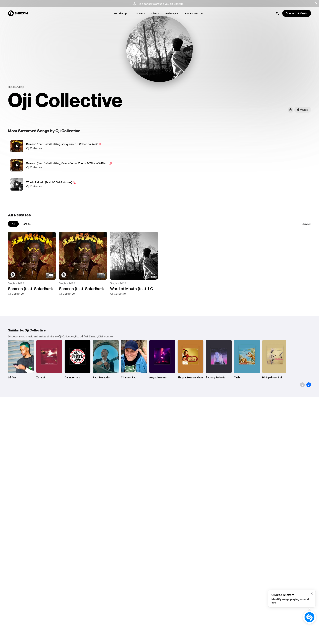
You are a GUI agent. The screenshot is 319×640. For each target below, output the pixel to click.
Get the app (121, 13)
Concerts (140, 13)
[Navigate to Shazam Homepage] (18, 13)
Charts (155, 13)
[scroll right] (308, 384)
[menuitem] (121, 13)
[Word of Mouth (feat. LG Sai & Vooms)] (76, 184)
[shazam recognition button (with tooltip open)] (309, 617)
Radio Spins (172, 13)
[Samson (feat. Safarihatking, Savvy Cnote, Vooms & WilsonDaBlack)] (76, 165)
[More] (126, 146)
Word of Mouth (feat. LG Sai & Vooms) (49, 182)
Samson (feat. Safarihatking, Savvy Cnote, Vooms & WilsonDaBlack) (67, 163)
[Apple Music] (14, 300)
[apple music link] (302, 110)
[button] (316, 3)
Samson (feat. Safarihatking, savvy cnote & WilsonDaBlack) (62, 144)
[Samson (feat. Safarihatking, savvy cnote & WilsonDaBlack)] (76, 146)
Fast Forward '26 (194, 13)
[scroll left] (302, 384)
